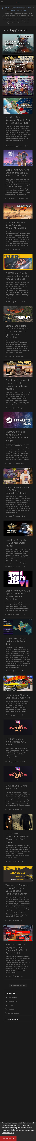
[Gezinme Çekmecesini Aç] (2, 2)
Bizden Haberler (13, 1001)
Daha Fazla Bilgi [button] (8, 1133)
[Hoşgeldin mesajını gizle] (34, 7)
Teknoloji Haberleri (13, 1013)
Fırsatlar (10, 1005)
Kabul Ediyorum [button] (8, 1138)
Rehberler (11, 1009)
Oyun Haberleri (12, 997)
